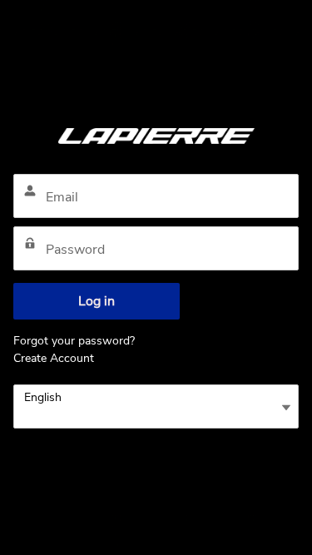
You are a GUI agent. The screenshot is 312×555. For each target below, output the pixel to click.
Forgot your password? (74, 341)
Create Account (53, 358)
